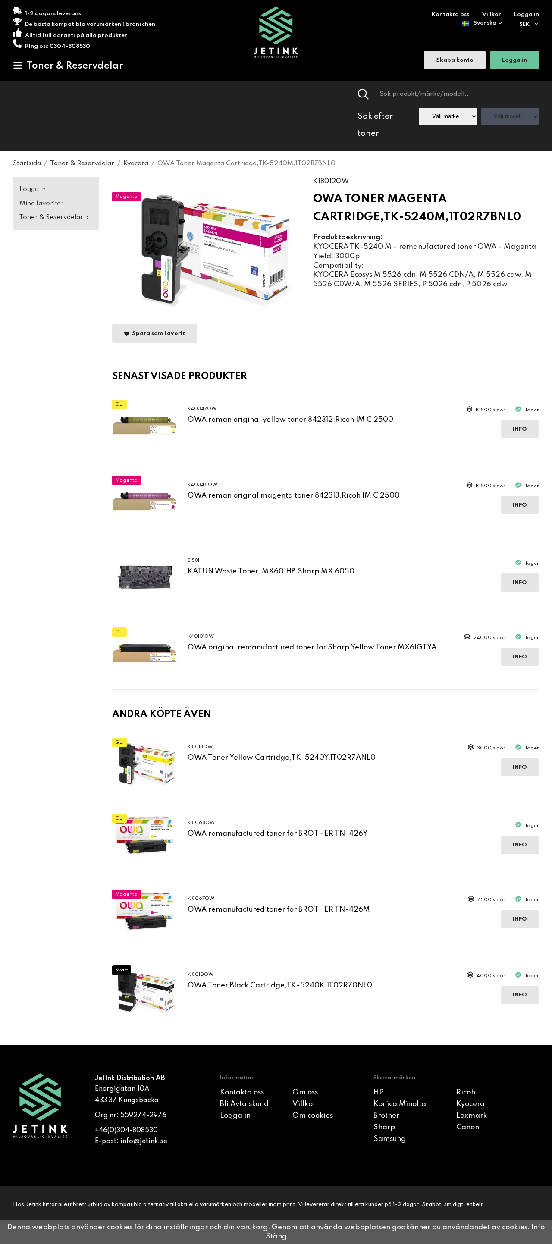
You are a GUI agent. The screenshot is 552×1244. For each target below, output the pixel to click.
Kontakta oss (450, 14)
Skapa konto (455, 60)
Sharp (384, 1127)
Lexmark (471, 1115)
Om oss (305, 1092)
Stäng (276, 1236)
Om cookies (312, 1115)
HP (378, 1092)
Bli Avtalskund (244, 1104)
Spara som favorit (157, 334)
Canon (467, 1127)
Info (520, 429)
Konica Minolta (399, 1104)
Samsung (389, 1139)
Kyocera (470, 1104)
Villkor (491, 14)
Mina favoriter (41, 203)
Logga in (526, 14)
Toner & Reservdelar (75, 66)
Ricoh (465, 1092)
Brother (386, 1115)
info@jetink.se (143, 1141)
